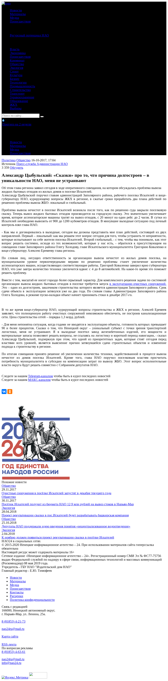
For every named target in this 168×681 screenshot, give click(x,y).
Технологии (18, 82)
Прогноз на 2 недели (16, 124)
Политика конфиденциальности (32, 599)
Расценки (16, 596)
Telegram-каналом (40, 376)
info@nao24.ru (11, 663)
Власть (14, 49)
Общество (17, 64)
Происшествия (20, 21)
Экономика (18, 53)
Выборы (16, 108)
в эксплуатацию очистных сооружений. (137, 284)
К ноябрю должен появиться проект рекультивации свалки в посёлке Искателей (58, 537)
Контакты (17, 592)
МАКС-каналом (39, 379)
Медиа (14, 17)
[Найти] (42, 116)
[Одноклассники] (9, 391)
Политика (9, 160)
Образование (19, 101)
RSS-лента (9, 644)
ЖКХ (13, 104)
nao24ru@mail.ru (13, 629)
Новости (16, 10)
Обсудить (16, 167)
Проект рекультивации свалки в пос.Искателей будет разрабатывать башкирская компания (65, 515)
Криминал (17, 60)
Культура (16, 75)
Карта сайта (10, 636)
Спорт (14, 71)
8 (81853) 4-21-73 (13, 621)
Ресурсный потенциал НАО (29, 35)
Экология (16, 67)
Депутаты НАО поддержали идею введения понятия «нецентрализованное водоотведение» (66, 526)
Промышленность (22, 86)
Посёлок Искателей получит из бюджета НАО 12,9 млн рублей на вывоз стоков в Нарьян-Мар (68, 504)
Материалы (18, 14)
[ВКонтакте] (4, 391)
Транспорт (17, 93)
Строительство (20, 90)
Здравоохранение (22, 97)
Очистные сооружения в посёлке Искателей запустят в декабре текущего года (56, 493)
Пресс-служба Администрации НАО (42, 164)
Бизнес (14, 79)
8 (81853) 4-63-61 (13, 652)
